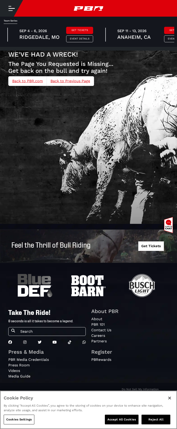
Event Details (79, 38)
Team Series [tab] (10, 20)
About (96, 319)
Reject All (155, 419)
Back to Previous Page (70, 81)
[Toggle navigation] (11, 8)
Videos (14, 370)
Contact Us (101, 330)
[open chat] (169, 225)
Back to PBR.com (27, 81)
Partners (99, 341)
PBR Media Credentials (28, 359)
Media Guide (19, 376)
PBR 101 (98, 324)
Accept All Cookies (121, 419)
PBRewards (101, 359)
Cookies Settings (19, 419)
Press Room (19, 365)
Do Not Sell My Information (140, 389)
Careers (98, 335)
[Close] (170, 398)
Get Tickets (79, 30)
